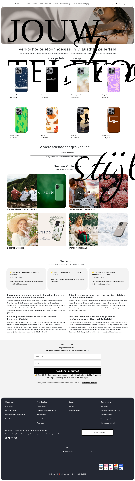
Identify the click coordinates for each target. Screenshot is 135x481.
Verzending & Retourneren (109, 419)
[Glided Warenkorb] (124, 4)
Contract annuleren (97, 432)
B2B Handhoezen (11, 410)
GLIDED (17, 4)
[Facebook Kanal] (12, 438)
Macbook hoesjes (65, 4)
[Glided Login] (120, 4)
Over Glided (9, 406)
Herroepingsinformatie (108, 423)
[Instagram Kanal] (6, 438)
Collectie (34, 4)
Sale (28, 4)
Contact (71, 406)
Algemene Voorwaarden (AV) (110, 410)
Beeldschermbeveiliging (81, 4)
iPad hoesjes (53, 4)
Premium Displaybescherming (47, 410)
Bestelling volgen (74, 410)
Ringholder (40, 423)
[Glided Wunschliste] (111, 4)
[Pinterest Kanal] (9, 438)
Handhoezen (43, 4)
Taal (67, 447)
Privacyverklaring (89, 383)
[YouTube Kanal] (15, 438)
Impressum (104, 406)
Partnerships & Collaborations (15, 414)
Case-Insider (9, 419)
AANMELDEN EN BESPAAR (67, 371)
